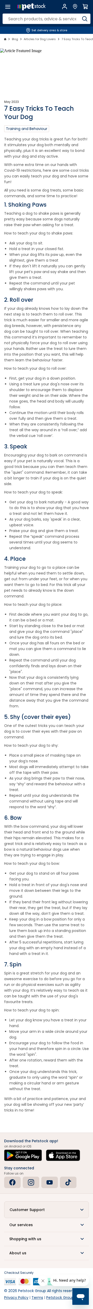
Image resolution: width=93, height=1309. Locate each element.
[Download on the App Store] (63, 1155)
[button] (46, 1210)
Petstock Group (60, 1297)
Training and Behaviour (26, 128)
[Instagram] (31, 1182)
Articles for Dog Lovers (40, 39)
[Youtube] (49, 1182)
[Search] (84, 19)
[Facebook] (12, 1182)
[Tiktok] (68, 1182)
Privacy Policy (16, 1297)
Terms (37, 1297)
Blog (15, 39)
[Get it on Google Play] (23, 1155)
